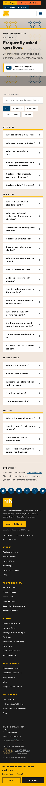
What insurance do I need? (19, 269)
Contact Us (8, 535)
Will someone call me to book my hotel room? (20, 383)
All (6, 108)
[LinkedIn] (43, 491)
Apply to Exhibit (14, 524)
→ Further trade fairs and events (14, 757)
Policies (27, 114)
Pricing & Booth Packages (14, 632)
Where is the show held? (17, 365)
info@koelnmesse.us (24, 535)
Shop (5, 713)
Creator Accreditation (12, 672)
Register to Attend (10, 552)
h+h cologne (10, 3)
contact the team (34, 472)
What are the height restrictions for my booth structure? (18, 216)
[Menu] (40, 13)
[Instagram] (11, 491)
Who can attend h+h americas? (21, 134)
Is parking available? (16, 393)
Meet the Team (9, 601)
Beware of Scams (10, 610)
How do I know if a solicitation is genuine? (21, 427)
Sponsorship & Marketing (13, 641)
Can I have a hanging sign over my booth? (20, 229)
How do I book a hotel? (17, 373)
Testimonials (8, 597)
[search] (34, 13)
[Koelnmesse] (10, 731)
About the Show (9, 587)
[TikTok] (27, 491)
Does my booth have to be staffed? (18, 248)
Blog (5, 682)
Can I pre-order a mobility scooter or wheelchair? (18, 175)
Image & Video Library (12, 686)
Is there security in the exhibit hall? (20, 336)
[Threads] (35, 491)
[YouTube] (19, 491)
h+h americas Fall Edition (29, 3)
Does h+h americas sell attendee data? (17, 439)
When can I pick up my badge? (20, 143)
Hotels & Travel (9, 561)
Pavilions (7, 637)
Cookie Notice (21, 774)
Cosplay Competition (12, 570)
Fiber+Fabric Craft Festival (16, 7)
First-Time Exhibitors (11, 650)
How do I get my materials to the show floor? (20, 290)
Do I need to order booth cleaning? (18, 279)
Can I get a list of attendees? (20, 185)
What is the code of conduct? (20, 418)
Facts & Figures (9, 592)
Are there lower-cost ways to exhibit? (20, 347)
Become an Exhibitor (11, 623)
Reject (11, 780)
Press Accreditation (11, 668)
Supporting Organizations (14, 606)
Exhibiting (31, 108)
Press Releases (9, 677)
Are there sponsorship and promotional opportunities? (19, 324)
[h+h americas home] (6, 13)
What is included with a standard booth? (17, 203)
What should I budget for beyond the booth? (18, 313)
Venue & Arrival (9, 556)
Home (5, 33)
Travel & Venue (11, 114)
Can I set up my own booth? (19, 238)
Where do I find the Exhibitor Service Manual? (20, 302)
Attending (17, 108)
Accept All (33, 780)
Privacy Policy (8, 774)
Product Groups (10, 655)
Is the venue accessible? (17, 401)
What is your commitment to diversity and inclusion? (20, 450)
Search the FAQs (11, 94)
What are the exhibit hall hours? (18, 153)
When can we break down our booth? (20, 260)
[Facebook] (3, 491)
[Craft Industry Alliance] (13, 741)
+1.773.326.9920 (10, 539)
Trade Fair (15, 33)
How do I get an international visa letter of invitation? (20, 164)
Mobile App (8, 565)
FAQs (5, 575)
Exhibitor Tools (9, 646)
